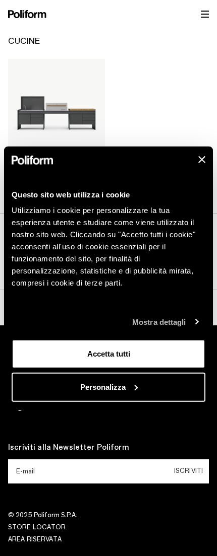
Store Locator (37, 527)
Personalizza (103, 386)
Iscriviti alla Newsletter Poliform (68, 447)
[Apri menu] (205, 14)
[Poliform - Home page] (27, 14)
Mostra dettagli (159, 321)
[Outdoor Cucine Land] (56, 107)
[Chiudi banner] (201, 159)
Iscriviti (188, 471)
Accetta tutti (108, 354)
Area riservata (35, 539)
